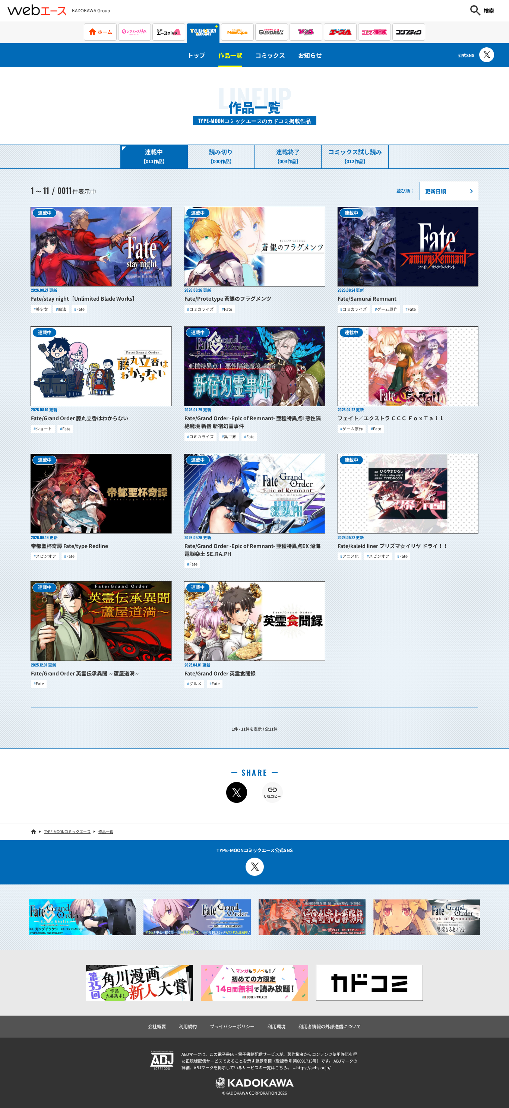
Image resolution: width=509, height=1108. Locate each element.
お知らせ (310, 55)
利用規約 (188, 1026)
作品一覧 (230, 55)
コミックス (270, 55)
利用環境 (276, 1026)
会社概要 (157, 1026)
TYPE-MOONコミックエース (67, 831)
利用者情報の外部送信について (329, 1026)
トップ (196, 55)
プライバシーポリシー (232, 1026)
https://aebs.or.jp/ (313, 1067)
